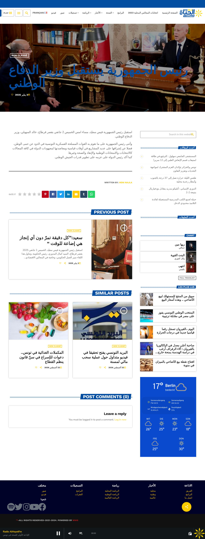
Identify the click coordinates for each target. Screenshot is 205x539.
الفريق (189, 491)
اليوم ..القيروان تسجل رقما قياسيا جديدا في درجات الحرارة (175, 330)
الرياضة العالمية (112, 497)
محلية (153, 491)
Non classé (19, 55)
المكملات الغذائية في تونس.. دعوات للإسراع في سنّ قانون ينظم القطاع (41, 357)
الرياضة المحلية (112, 491)
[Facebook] (42, 507)
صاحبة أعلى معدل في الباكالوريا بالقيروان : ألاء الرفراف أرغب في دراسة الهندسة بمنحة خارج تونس (175, 351)
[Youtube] (34, 507)
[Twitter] (19, 507)
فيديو (43, 494)
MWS (75, 520)
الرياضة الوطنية (112, 494)
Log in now (120, 419)
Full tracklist (187, 278)
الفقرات (79, 494)
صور (44, 491)
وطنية (153, 494)
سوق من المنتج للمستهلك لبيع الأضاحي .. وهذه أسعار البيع (176, 298)
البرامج (189, 494)
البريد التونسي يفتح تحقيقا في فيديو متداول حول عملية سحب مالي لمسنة (105, 357)
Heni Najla (125, 182)
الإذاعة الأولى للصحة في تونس (181, 3)
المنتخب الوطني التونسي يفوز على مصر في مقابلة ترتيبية (176, 314)
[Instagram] (27, 507)
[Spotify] (11, 507)
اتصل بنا (188, 497)
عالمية (153, 497)
